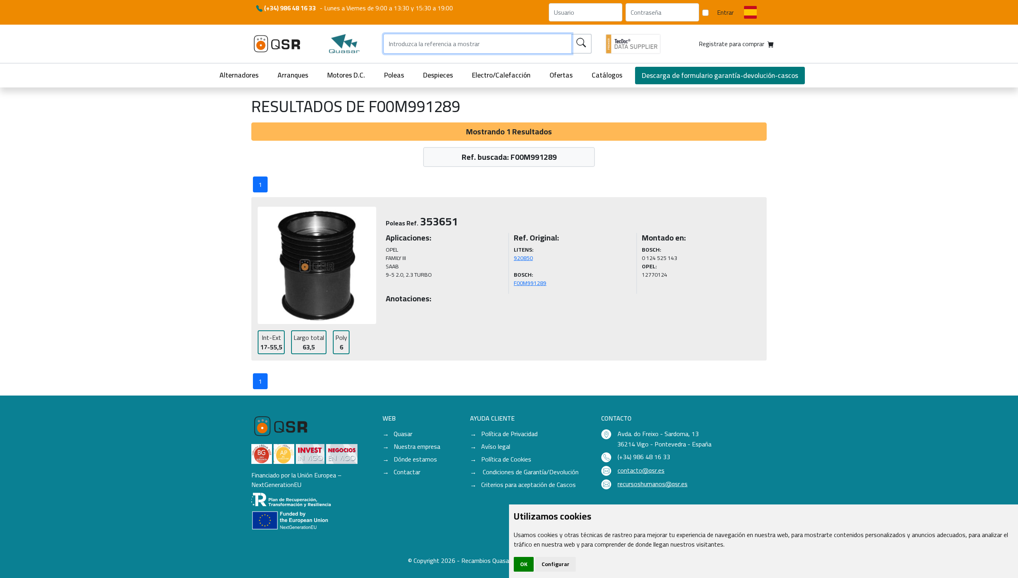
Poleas (394, 74)
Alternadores (239, 74)
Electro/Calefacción (501, 74)
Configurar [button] (555, 564)
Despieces (438, 74)
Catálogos (607, 74)
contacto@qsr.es (641, 470)
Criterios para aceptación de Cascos (528, 484)
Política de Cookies (506, 459)
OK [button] (523, 564)
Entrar (725, 12)
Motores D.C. (346, 74)
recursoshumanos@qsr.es (653, 484)
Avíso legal (495, 446)
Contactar (407, 472)
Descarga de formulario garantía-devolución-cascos (720, 75)
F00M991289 (530, 283)
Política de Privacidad (509, 433)
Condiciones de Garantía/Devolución (530, 472)
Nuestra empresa (417, 446)
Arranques (293, 74)
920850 (523, 258)
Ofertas (561, 74)
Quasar (403, 433)
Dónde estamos (415, 459)
